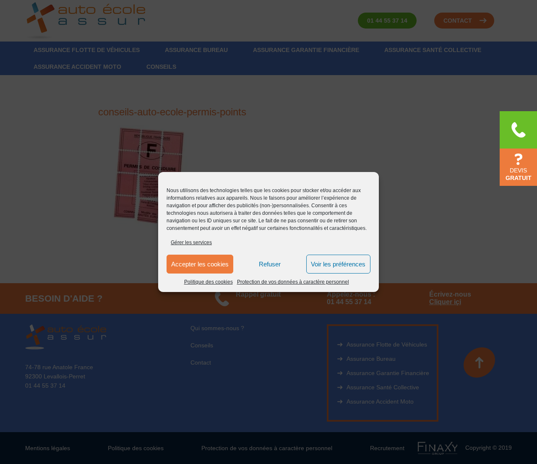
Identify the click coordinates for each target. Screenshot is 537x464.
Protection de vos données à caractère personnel (293, 282)
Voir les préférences (338, 264)
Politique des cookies (208, 282)
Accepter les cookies (200, 264)
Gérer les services (191, 242)
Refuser (270, 264)
